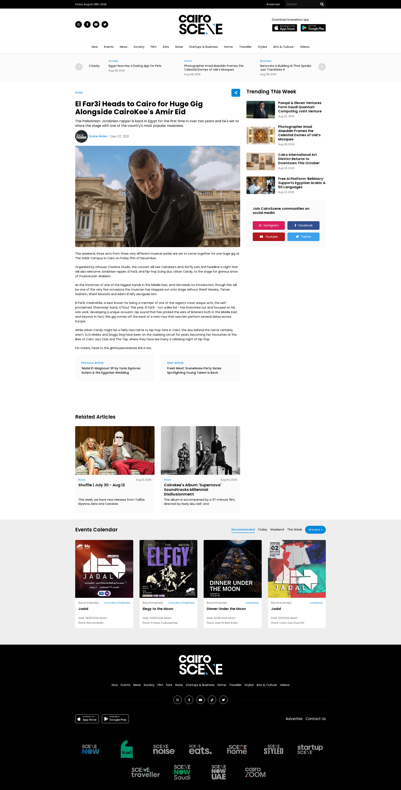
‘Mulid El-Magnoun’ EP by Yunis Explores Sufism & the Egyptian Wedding (111, 370)
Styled (262, 46)
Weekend (277, 529)
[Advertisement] (151, 396)
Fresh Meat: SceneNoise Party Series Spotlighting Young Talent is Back (194, 370)
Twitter (306, 237)
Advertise (294, 718)
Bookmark (273, 4)
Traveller (245, 46)
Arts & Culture (283, 46)
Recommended (243, 529)
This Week (294, 529)
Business (246, 61)
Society (139, 46)
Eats (166, 46)
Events (109, 46)
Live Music (316, 603)
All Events (314, 529)
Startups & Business (203, 46)
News (123, 46)
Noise (179, 46)
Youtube (271, 237)
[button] (322, 67)
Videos (305, 46)
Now (95, 46)
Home (228, 46)
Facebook (305, 225)
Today (262, 529)
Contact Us (316, 718)
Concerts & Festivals (117, 603)
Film (154, 46)
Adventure (252, 603)
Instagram (271, 225)
